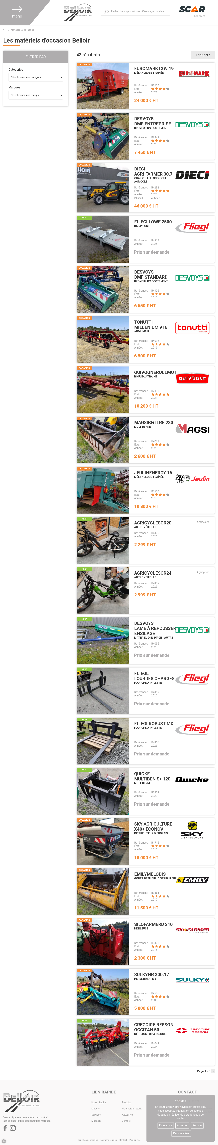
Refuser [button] (197, 1125)
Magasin (96, 1120)
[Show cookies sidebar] (4, 1141)
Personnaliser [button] (181, 1133)
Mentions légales (108, 1140)
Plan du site (135, 1140)
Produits (126, 1102)
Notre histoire (98, 1102)
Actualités (127, 1114)
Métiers (95, 1108)
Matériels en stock (132, 1108)
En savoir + (165, 1125)
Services (96, 1114)
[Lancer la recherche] (106, 12)
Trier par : (203, 55)
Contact (126, 1120)
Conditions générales (88, 1140)
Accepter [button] (182, 1125)
